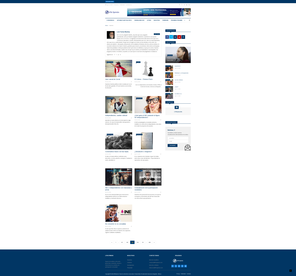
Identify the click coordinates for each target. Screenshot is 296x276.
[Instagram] (182, 266)
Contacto (189, 273)
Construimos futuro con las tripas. (117, 151)
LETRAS (149, 20)
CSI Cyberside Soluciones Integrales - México (150, 274)
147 (122, 242)
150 (138, 242)
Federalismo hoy (139, 20)
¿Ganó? (176, 86)
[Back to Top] (290, 271)
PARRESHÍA (165, 20)
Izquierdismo (177, 66)
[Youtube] (187, 4)
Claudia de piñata (171, 58)
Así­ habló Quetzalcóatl (124, 20)
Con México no (178, 93)
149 (132, 242)
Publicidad (122, 4)
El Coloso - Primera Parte (143, 79)
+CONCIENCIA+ (110, 20)
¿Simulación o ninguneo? (143, 151)
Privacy (178, 273)
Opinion (170, 55)
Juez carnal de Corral (112, 79)
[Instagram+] (184, 4)
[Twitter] (182, 4)
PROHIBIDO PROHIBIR (176, 20)
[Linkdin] (189, 4)
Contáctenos (129, 4)
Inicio (106, 25)
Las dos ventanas (179, 79)
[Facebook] (179, 4)
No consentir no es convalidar (115, 224)
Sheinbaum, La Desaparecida (181, 73)
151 (143, 242)
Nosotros (116, 4)
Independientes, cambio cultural (116, 115)
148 (127, 242)
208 (149, 242)
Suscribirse (173, 145)
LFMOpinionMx (178, 111)
